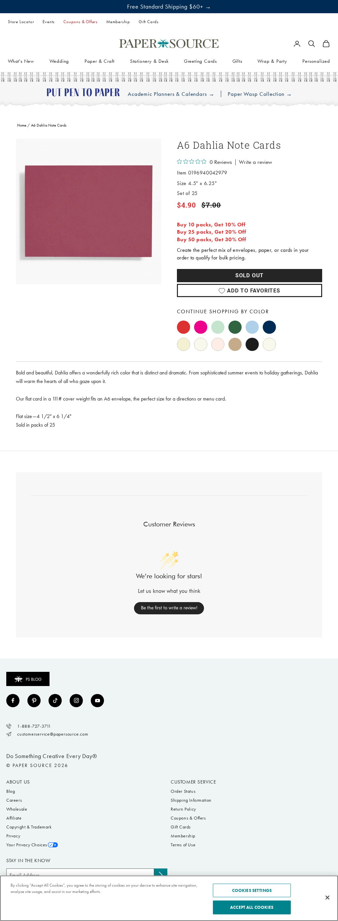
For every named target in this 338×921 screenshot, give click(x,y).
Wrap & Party (272, 61)
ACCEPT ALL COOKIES (251, 907)
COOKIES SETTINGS (252, 890)
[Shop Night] (269, 327)
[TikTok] (55, 700)
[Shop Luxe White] (269, 344)
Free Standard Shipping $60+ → (169, 6)
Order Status (183, 791)
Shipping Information (191, 800)
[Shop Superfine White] (200, 344)
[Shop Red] (183, 327)
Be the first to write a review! (169, 607)
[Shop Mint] (217, 327)
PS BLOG (34, 679)
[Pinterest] (34, 700)
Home (21, 125)
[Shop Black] (252, 344)
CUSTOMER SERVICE (193, 782)
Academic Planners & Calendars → (171, 94)
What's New (21, 61)
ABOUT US (18, 782)
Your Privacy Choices (26, 845)
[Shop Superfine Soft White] (183, 344)
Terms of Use (183, 845)
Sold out (249, 275)
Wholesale (16, 809)
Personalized (316, 61)
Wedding (59, 61)
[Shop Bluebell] (252, 327)
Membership (118, 21)
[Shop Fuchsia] (200, 327)
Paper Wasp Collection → (260, 94)
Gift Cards (149, 21)
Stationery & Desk (149, 61)
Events (49, 21)
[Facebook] (12, 700)
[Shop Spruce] (235, 327)
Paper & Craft (99, 61)
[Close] (327, 897)
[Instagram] (76, 700)
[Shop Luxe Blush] (217, 344)
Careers (14, 800)
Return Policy (183, 809)
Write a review (255, 162)
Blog (10, 791)
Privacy (13, 836)
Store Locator (21, 21)
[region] (88, 211)
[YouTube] (97, 700)
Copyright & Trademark (29, 827)
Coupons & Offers (80, 21)
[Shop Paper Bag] (235, 344)
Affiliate (13, 818)
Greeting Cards (200, 61)
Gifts (237, 61)
